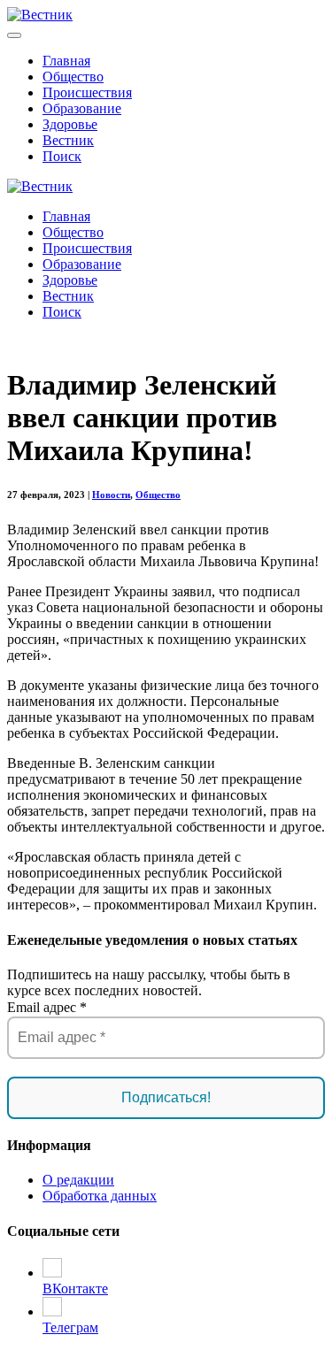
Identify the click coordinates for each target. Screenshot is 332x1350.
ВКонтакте (75, 1288)
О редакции (78, 1179)
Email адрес (47, 1007)
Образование (81, 108)
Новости (111, 494)
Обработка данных (99, 1195)
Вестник (68, 140)
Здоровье (69, 124)
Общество (73, 76)
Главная (66, 60)
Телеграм (70, 1327)
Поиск (61, 156)
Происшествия (87, 92)
